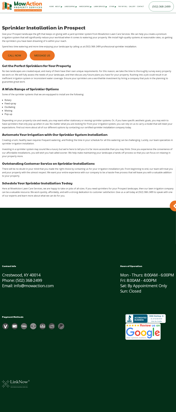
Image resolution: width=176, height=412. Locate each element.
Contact (140, 6)
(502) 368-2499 (161, 6)
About (57, 6)
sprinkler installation (125, 46)
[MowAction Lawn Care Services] (7, 5)
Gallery (132, 6)
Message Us (42, 55)
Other (111, 6)
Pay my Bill (122, 6)
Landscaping (69, 6)
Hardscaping (84, 6)
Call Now (14, 55)
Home (51, 6)
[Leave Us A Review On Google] (143, 331)
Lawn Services (99, 6)
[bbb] (145, 318)
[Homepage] (28, 6)
